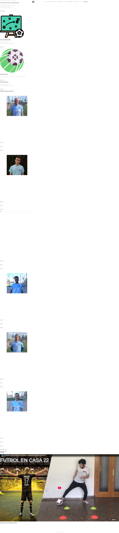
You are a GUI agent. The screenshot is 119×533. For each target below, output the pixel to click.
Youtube (1, 146)
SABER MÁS (2, 46)
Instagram (1, 209)
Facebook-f (1, 142)
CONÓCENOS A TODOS (3, 449)
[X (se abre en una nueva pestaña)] (83, 1)
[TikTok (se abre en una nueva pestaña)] (87, 1)
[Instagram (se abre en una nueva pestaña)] (84, 1)
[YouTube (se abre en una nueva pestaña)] (85, 1)
